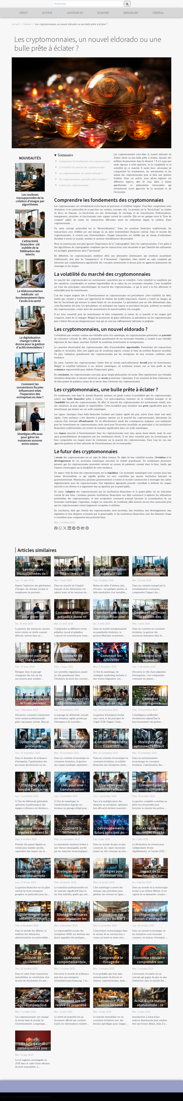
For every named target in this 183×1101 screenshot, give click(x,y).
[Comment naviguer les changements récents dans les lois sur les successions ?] (33, 652)
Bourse (47, 13)
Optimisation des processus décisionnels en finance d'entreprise (33, 748)
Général (158, 13)
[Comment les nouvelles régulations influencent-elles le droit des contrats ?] (72, 652)
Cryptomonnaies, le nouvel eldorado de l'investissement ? (32, 1005)
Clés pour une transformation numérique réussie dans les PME (72, 791)
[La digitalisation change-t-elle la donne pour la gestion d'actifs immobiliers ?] (30, 319)
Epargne (103, 13)
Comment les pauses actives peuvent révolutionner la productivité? (33, 705)
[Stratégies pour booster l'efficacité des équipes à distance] (33, 781)
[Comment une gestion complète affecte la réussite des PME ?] (150, 781)
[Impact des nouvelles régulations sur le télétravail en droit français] (72, 695)
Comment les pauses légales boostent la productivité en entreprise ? (33, 834)
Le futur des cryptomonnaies (73, 185)
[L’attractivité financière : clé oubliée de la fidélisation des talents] (30, 223)
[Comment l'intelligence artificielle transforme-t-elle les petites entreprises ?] (150, 695)
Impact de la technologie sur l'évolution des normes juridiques (150, 877)
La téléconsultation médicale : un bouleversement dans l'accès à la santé (30, 296)
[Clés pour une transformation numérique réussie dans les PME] (72, 781)
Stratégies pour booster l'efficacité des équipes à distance (33, 791)
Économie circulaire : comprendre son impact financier (150, 961)
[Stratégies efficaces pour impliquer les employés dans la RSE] (72, 911)
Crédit (23, 13)
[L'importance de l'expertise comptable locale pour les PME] (33, 867)
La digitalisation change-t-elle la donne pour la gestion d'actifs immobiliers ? (30, 342)
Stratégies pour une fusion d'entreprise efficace (150, 918)
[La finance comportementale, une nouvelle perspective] (72, 954)
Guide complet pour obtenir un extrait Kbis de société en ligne (33, 921)
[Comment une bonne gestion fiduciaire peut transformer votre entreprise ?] (111, 609)
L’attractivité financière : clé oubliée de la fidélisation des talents (30, 247)
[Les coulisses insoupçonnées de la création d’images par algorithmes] (30, 177)
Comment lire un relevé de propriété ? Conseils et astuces (72, 1005)
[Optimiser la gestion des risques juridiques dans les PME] (72, 738)
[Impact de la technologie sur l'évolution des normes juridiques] (150, 867)
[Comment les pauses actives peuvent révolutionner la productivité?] (33, 695)
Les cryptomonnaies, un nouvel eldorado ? (81, 173)
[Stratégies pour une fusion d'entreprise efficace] (150, 911)
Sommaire (65, 155)
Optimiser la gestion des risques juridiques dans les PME (72, 748)
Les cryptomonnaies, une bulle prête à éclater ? (83, 179)
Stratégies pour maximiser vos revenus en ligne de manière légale (111, 877)
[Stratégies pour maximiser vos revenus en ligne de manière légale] (111, 867)
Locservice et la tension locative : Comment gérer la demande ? (111, 1007)
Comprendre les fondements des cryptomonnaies (84, 161)
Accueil (15, 24)
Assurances (75, 13)
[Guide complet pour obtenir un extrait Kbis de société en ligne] (33, 911)
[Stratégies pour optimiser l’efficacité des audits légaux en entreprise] (150, 738)
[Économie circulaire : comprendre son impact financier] (150, 954)
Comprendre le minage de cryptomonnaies (111, 961)
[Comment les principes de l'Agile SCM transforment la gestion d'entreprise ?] (111, 695)
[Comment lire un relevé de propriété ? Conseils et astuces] (72, 997)
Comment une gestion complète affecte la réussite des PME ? (150, 791)
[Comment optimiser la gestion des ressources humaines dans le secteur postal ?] (150, 609)
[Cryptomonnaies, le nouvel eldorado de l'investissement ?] (33, 997)
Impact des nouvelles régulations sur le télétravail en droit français (72, 705)
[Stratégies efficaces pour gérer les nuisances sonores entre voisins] (30, 416)
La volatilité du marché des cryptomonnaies (82, 167)
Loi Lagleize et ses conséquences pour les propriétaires (32, 1048)
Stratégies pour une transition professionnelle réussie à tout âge (72, 877)
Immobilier (131, 13)
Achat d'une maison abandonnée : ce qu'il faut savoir (150, 1005)
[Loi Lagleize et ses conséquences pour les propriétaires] (33, 1040)
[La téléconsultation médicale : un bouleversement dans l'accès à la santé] (30, 273)
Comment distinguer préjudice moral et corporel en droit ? (72, 616)
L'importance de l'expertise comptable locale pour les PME (33, 875)
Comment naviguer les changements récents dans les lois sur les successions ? (33, 662)
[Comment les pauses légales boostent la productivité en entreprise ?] (33, 824)
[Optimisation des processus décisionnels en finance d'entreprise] (33, 738)
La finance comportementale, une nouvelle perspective (72, 964)
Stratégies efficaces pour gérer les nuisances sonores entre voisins (30, 439)
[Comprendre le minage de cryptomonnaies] (111, 954)
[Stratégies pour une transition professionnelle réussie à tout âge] (72, 867)
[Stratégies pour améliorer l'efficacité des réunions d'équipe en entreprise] (111, 781)
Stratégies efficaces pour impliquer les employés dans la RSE (72, 921)
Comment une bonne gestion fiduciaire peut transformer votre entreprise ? (111, 619)
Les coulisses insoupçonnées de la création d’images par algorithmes (30, 199)
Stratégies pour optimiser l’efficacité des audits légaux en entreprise (150, 748)
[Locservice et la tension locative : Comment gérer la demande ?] (111, 997)
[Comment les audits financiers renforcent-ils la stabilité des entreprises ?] (111, 738)
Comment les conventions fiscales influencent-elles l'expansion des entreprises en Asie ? (30, 390)
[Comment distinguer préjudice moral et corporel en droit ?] (72, 609)
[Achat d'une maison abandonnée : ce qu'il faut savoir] (150, 997)
